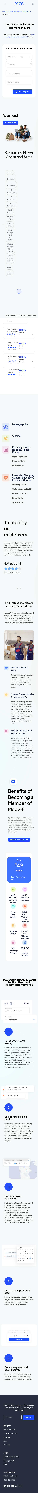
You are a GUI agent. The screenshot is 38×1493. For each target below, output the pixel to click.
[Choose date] (31, 64)
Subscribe (29, 1417)
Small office (9, 211)
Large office (9, 225)
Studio (9, 172)
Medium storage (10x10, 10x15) (10, 247)
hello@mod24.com (11, 1476)
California (26, 11)
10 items (9, 273)
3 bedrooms (11, 191)
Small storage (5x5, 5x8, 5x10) (10, 235)
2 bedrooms (11, 184)
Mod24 (4, 11)
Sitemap (7, 1445)
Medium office (10, 218)
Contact (7, 1437)
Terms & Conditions (11, 1457)
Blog (5, 1441)
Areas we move (14, 11)
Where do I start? (10, 1433)
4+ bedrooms (11, 204)
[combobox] (19, 57)
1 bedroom (10, 178)
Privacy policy (9, 1461)
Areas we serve (9, 1430)
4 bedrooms (11, 198)
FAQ (5, 1464)
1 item (9, 266)
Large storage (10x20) (10, 258)
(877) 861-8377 (9, 1480)
